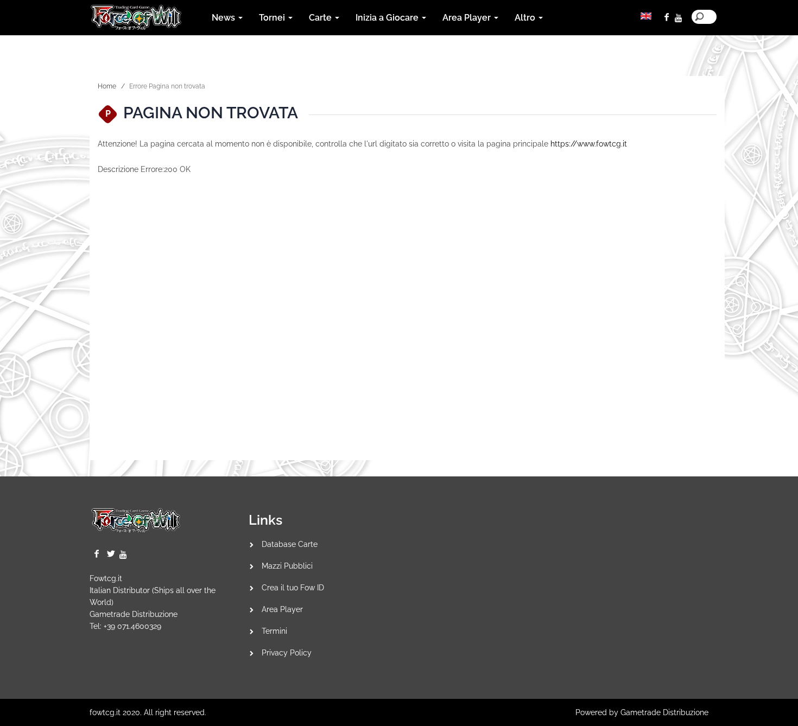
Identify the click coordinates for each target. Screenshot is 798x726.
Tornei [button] (273, 17)
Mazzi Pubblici (287, 566)
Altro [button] (526, 17)
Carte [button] (321, 17)
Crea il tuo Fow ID (293, 587)
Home (107, 86)
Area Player (282, 609)
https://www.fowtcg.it (588, 143)
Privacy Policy (287, 652)
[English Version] (646, 16)
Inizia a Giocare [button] (388, 17)
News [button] (224, 17)
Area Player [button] (467, 17)
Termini (274, 631)
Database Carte (290, 544)
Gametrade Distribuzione (134, 614)
